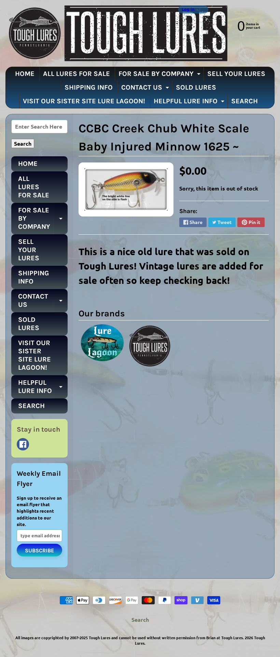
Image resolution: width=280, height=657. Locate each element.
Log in (188, 9)
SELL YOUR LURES (236, 74)
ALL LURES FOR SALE (76, 74)
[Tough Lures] (116, 33)
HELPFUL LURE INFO (190, 102)
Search (140, 619)
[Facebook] (23, 444)
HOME (24, 74)
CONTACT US (146, 88)
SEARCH (244, 101)
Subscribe (39, 550)
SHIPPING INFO (89, 87)
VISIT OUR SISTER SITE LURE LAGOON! (84, 101)
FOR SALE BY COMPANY (160, 75)
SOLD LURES (196, 87)
